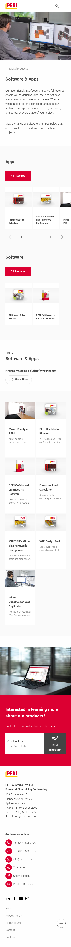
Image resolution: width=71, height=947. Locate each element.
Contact (10, 930)
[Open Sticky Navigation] (61, 923)
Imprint (9, 908)
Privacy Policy (13, 915)
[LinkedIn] (8, 899)
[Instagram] (27, 899)
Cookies (10, 937)
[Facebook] (14, 899)
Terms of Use (13, 922)
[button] (19, 68)
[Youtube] (21, 899)
